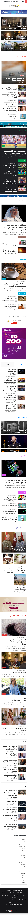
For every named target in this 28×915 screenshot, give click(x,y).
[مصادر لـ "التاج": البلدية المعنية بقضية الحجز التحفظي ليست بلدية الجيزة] (8, 559)
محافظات (23, 873)
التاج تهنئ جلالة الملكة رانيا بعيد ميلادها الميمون (14, 730)
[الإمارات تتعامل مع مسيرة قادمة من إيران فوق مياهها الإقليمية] (22, 242)
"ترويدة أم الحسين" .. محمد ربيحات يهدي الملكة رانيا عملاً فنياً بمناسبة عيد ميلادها (10, 407)
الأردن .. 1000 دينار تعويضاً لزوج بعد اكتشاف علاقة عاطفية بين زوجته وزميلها (15, 28)
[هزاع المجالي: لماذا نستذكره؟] (22, 755)
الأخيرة (20, 364)
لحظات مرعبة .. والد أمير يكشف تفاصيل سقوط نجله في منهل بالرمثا (15, 641)
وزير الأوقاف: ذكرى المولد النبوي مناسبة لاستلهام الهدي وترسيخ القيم (9, 389)
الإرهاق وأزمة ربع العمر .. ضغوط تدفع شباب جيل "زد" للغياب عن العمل (9, 308)
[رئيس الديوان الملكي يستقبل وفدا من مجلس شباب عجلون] (22, 94)
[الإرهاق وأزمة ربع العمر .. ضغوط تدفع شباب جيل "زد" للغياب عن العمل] (22, 306)
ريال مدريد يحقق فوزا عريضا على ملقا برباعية (10, 166)
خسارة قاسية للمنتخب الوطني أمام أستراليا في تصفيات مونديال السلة (10, 189)
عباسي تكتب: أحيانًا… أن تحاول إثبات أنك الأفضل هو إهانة (9, 762)
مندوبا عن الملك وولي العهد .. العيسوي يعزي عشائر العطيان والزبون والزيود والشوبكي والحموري (10, 793)
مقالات (23, 875)
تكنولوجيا (23, 855)
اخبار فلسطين (22, 844)
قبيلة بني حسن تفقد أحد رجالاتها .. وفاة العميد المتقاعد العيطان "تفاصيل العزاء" (10, 818)
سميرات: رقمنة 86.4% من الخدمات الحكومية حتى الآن (9, 512)
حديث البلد (22, 857)
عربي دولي (22, 866)
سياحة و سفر (22, 862)
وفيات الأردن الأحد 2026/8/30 (12, 802)
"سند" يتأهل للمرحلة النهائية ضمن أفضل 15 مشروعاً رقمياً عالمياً (9, 519)
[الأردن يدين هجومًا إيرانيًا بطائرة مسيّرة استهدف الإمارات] (20, 46)
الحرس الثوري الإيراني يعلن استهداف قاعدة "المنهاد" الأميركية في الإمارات (10, 252)
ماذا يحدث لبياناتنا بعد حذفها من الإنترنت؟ (9, 506)
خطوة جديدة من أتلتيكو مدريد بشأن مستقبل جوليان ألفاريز (15, 152)
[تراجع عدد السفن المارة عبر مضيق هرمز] (14, 72)
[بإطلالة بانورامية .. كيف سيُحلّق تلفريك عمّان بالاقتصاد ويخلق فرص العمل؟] (20, 579)
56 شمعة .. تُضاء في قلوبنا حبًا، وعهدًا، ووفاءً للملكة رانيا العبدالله (15, 700)
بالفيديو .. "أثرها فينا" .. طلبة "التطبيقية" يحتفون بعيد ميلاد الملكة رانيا (10, 372)
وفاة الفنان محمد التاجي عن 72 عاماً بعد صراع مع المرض (14, 431)
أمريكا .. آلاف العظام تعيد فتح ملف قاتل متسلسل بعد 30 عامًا (9, 300)
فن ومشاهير (22, 868)
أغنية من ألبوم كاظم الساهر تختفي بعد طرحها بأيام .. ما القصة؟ (14, 444)
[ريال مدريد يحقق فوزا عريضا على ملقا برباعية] (22, 165)
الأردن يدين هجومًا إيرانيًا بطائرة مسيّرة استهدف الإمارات (20, 50)
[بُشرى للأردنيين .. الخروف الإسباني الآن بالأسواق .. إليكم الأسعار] (20, 559)
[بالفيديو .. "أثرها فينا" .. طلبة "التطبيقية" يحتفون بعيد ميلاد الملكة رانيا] (21, 371)
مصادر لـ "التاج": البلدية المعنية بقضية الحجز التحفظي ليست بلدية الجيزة (7, 569)
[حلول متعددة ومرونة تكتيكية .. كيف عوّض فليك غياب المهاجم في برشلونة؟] (22, 180)
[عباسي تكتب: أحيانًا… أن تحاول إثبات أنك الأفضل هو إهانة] (22, 762)
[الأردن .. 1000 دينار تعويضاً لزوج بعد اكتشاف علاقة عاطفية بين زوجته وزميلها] (14, 23)
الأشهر (7, 364)
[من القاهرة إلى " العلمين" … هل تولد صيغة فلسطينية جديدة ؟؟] (22, 748)
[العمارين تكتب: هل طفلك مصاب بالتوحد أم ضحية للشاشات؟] (22, 769)
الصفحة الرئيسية (22, 899)
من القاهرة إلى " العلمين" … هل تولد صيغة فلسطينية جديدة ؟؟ (9, 748)
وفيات (23, 882)
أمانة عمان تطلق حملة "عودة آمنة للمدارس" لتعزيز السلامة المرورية (10, 380)
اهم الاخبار (23, 848)
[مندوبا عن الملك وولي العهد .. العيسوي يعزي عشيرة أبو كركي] (22, 826)
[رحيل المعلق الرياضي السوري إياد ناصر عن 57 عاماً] (22, 88)
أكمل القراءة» (22, 237)
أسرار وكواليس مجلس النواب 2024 (15, 904)
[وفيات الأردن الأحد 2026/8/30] (22, 803)
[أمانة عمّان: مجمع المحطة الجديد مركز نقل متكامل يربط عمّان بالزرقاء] (21, 397)
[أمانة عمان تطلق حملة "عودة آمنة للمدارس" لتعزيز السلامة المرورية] (21, 380)
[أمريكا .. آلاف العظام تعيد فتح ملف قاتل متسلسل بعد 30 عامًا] (22, 298)
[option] (14, 34)
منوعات (23, 880)
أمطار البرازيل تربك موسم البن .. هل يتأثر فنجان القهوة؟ (14, 285)
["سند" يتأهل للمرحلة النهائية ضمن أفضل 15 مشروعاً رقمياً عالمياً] (22, 518)
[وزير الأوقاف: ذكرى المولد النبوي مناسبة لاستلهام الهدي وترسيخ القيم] (21, 388)
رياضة (23, 859)
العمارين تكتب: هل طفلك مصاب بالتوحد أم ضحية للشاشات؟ (10, 769)
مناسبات (23, 877)
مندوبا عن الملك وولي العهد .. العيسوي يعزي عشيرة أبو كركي (10, 826)
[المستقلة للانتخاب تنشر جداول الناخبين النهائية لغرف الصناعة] (7, 46)
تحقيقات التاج (22, 850)
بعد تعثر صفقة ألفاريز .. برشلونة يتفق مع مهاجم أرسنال (10, 174)
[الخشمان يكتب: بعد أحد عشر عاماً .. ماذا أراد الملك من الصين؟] (22, 777)
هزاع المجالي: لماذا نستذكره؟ (11, 755)
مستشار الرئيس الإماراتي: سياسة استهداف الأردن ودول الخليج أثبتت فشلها (15, 227)
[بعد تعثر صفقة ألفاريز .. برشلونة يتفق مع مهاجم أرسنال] (22, 172)
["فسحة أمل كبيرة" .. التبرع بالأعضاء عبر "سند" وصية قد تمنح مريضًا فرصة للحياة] (7, 35)
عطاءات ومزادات (21, 871)
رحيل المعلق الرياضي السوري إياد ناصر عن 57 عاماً (9, 89)
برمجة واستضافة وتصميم (17, 910)
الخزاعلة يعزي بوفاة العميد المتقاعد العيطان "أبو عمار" (10, 809)
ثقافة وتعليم (22, 853)
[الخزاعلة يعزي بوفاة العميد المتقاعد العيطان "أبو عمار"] (22, 809)
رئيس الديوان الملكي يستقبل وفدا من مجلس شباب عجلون (9, 96)
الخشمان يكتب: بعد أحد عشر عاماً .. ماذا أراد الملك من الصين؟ (9, 777)
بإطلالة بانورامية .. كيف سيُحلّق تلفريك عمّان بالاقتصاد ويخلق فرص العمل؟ (20, 590)
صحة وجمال (22, 864)
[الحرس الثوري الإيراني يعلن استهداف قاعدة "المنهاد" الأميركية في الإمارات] (22, 250)
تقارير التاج (10, 902)
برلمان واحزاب (22, 846)
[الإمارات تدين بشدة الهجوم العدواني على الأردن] (22, 102)
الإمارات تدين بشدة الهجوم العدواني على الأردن (10, 103)
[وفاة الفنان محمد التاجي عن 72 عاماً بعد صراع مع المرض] (14, 427)
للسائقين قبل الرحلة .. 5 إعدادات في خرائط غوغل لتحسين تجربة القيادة (10, 499)
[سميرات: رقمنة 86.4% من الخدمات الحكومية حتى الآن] (22, 511)
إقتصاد (23, 841)
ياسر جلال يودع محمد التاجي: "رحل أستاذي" (9, 117)
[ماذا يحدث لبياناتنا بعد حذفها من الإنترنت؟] (22, 505)
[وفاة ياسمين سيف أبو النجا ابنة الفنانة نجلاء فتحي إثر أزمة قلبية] (22, 108)
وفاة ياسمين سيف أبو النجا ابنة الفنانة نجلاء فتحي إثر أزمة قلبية (10, 110)
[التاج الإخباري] (14, 6)
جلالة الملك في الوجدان (19, 672)
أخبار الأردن (22, 839)
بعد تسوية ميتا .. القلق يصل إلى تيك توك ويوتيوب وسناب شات (14, 481)
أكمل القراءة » (22, 160)
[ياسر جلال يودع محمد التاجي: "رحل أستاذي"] (23, 116)
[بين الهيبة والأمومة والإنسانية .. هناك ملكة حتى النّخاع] (20, 35)
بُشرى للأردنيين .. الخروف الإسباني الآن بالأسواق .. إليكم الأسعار (20, 569)
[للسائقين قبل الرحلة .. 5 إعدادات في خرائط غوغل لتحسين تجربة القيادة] (22, 497)
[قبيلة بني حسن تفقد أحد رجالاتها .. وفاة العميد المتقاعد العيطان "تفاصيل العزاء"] (22, 817)
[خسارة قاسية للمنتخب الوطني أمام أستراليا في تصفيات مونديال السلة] (22, 188)
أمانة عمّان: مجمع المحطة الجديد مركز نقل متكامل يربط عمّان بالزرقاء (9, 398)
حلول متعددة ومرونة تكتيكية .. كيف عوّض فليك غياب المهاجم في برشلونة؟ (9, 181)
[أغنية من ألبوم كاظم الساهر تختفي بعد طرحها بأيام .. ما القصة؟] (14, 441)
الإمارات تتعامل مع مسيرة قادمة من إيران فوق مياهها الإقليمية (9, 244)
